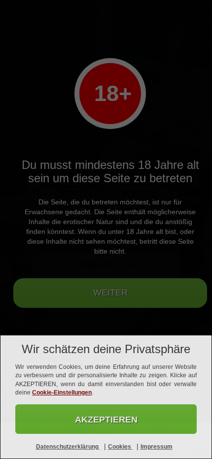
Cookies (120, 446)
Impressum (157, 446)
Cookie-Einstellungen (62, 392)
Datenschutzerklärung (68, 446)
